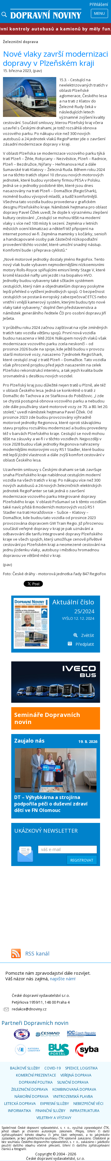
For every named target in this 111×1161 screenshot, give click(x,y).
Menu (99, 13)
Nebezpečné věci (88, 1103)
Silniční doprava (73, 1082)
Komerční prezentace (36, 1075)
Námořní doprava (32, 1096)
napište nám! (62, 978)
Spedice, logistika (81, 1068)
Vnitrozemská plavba (73, 1096)
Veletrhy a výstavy (53, 1117)
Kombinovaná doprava (74, 1089)
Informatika (19, 1110)
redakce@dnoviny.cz (29, 1009)
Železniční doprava (20, 41)
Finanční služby (50, 1110)
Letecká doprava (20, 1103)
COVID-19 (52, 1068)
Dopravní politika (36, 1082)
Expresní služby (54, 1103)
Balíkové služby (25, 1068)
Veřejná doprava (75, 1075)
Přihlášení (98, 4)
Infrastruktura (84, 1110)
